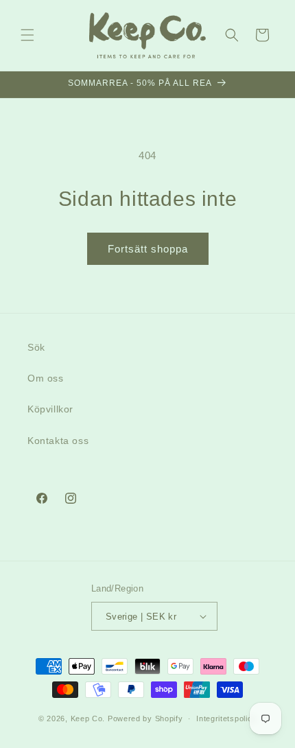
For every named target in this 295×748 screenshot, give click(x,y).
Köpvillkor (50, 409)
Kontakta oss (57, 440)
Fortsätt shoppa (148, 249)
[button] (27, 35)
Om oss (45, 378)
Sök (36, 347)
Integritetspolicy (226, 718)
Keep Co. (88, 718)
